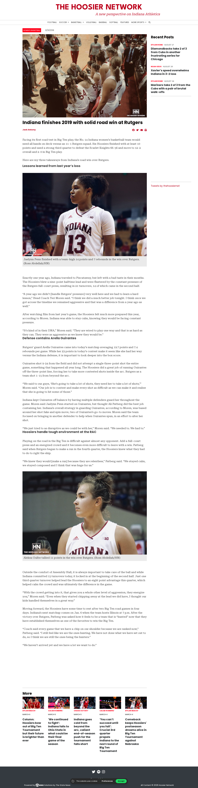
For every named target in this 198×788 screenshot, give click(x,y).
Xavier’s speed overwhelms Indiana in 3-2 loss (170, 72)
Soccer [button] (63, 22)
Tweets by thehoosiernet (165, 186)
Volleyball (91, 22)
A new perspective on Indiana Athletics (127, 14)
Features (124, 22)
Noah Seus (156, 66)
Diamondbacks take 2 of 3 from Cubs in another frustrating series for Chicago (169, 54)
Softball (113, 22)
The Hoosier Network (99, 7)
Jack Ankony (29, 129)
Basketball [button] (76, 22)
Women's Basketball (31, 30)
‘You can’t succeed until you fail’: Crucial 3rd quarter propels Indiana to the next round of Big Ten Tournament (109, 735)
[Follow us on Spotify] (98, 773)
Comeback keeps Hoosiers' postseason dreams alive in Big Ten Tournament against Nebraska (136, 731)
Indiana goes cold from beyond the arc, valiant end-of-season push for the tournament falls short (84, 731)
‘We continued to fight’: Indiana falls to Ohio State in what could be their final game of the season (58, 731)
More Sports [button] (138, 22)
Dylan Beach (28, 710)
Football (52, 22)
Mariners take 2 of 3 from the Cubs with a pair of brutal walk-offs (170, 88)
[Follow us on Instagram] (103, 773)
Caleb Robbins (55, 710)
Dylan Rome (157, 45)
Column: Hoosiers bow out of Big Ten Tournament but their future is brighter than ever (33, 729)
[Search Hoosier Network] (149, 22)
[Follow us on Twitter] (93, 773)
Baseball (103, 22)
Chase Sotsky (81, 710)
